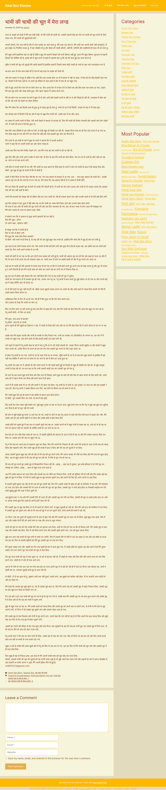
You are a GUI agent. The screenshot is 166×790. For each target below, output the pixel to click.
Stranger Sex (128, 54)
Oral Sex (57, 675)
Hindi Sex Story (152, 195)
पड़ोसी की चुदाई (127, 90)
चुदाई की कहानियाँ (140, 5)
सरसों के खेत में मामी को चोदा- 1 (18, 678)
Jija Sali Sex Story (127, 209)
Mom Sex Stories (144, 222)
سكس (68, 788)
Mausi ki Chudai (127, 222)
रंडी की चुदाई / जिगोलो (130, 107)
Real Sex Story (142, 241)
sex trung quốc (55, 788)
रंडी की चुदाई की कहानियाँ (131, 259)
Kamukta (141, 209)
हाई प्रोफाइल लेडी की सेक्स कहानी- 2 (20, 681)
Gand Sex (149, 180)
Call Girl (156, 150)
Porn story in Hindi (134, 237)
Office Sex (126, 46)
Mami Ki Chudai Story (148, 214)
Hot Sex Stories (145, 203)
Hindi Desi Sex (131, 190)
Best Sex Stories (151, 141)
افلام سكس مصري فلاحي (84, 788)
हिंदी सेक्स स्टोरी (122, 5)
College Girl (130, 162)
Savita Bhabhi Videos (128, 245)
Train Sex (144, 253)
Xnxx (133, 788)
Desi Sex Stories (18, 6)
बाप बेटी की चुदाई (128, 94)
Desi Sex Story (144, 172)
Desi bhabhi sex (132, 166)
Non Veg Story (149, 227)
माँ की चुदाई (108, 5)
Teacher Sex (28, 673)
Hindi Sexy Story (132, 198)
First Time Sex (128, 41)
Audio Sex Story (131, 141)
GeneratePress (100, 782)
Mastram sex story (134, 218)
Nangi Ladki (130, 227)
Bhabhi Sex (127, 32)
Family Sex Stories (90, 5)
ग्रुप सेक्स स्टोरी (127, 76)
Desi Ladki (129, 171)
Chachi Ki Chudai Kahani (19, 675)
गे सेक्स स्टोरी (126, 72)
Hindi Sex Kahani (38, 675)
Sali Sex (154, 5)
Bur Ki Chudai (142, 149)
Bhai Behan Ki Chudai (135, 145)
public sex (126, 241)
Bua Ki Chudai (126, 150)
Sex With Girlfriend (134, 248)
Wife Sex (126, 68)
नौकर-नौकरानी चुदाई (129, 85)
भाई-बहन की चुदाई (41, 673)
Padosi (141, 232)
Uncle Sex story (129, 256)
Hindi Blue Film (37, 788)
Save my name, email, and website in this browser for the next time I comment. (49, 758)
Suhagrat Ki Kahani (130, 252)
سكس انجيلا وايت (121, 788)
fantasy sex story (129, 177)
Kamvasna (129, 214)
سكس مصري (104, 788)
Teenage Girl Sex (130, 63)
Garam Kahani (131, 185)
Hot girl (49, 675)
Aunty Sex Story (69, 5)
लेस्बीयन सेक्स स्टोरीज (130, 112)
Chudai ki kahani (132, 157)
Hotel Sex (150, 198)
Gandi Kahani (147, 176)
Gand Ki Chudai (132, 180)
